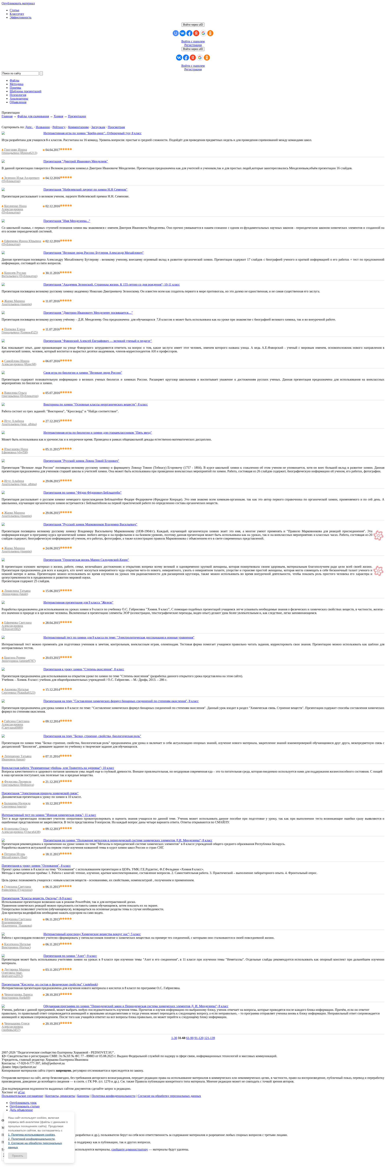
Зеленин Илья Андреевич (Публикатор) (20, 179)
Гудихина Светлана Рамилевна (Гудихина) (17, 888)
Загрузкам (98, 127)
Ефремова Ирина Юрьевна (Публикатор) (21, 242)
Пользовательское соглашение (22, 1096)
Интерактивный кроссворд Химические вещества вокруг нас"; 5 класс (92, 934)
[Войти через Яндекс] (196, 33)
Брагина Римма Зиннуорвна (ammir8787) (19, 659)
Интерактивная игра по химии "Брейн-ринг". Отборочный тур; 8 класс (92, 133)
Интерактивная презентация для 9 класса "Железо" (78, 602)
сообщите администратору (129, 1149)
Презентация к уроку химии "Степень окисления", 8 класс (83, 669)
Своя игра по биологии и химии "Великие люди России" (82, 372)
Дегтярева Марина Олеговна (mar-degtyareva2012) (16, 973)
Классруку (17, 13)
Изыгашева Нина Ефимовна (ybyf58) (15, 450)
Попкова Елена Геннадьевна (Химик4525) (20, 330)
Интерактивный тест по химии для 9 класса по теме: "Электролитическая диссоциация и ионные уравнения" (118, 637)
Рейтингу (59, 127)
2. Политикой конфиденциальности (31, 1138)
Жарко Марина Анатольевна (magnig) (17, 302)
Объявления (18, 102)
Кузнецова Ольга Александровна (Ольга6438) (21, 830)
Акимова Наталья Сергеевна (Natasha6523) (18, 691)
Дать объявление (21, 1110)
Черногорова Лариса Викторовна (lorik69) (17, 996)
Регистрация (193, 45)
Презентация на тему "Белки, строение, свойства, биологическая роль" (92, 736)
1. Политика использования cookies (31, 1134)
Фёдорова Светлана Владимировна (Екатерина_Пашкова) (17, 922)
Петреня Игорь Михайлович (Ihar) (14, 855)
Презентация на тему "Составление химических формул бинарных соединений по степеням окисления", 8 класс (121, 701)
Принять (17, 1155)
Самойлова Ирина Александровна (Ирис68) (19, 362)
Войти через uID (193, 24)
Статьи (14, 10)
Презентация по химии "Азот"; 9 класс (70, 956)
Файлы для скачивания (33, 116)
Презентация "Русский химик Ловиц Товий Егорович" (81, 460)
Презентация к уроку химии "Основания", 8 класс (36, 865)
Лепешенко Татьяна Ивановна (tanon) (16, 757)
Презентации (77, 116)
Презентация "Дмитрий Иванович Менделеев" (75, 161)
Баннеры (83, 1096)
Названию (43, 127)
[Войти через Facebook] (189, 33)
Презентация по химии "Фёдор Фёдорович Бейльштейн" (82, 492)
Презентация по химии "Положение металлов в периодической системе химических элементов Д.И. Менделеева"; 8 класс (127, 840)
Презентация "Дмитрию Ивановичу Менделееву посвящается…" (88, 312)
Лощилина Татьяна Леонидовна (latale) (16, 592)
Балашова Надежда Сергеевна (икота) (16, 805)
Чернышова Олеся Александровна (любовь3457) (15, 1027)
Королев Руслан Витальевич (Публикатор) (19, 274)
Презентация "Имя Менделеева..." (66, 221)
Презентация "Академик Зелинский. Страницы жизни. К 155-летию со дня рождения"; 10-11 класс (111, 284)
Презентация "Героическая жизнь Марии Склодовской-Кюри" (86, 559)
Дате (28, 127)
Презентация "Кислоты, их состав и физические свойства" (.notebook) (50, 984)
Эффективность (20, 17)
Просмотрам (116, 127)
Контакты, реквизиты (60, 1096)
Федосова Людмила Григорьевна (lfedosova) (18, 783)
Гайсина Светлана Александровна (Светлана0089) (15, 724)
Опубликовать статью (25, 1106)
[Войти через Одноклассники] (210, 33)
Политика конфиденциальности (113, 1096)
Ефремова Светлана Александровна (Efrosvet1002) (17, 626)
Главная (7, 116)
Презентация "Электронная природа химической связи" (40, 793)
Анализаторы (19, 98)
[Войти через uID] (176, 33)
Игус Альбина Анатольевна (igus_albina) (19, 422)
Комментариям (78, 127)
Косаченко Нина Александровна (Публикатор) (14, 209)
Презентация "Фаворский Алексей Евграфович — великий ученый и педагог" (97, 341)
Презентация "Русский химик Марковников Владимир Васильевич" (90, 524)
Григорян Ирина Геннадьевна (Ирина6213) (19, 151)
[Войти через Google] (203, 33)
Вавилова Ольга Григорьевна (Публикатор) (20, 394)
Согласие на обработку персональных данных (169, 1096)
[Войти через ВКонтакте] (183, 33)
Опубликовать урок (23, 1102)
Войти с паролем (193, 41)
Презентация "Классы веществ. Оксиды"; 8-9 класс (37, 898)
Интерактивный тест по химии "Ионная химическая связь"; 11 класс (49, 815)
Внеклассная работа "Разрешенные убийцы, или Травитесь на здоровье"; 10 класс (58, 768)
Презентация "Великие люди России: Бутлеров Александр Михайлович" (93, 252)
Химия (58, 116)
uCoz (21, 1092)
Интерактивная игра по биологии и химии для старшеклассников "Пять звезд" (97, 432)
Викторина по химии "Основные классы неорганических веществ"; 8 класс (95, 404)
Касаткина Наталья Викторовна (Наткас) (16, 945)
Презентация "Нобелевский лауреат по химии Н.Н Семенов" (85, 189)
